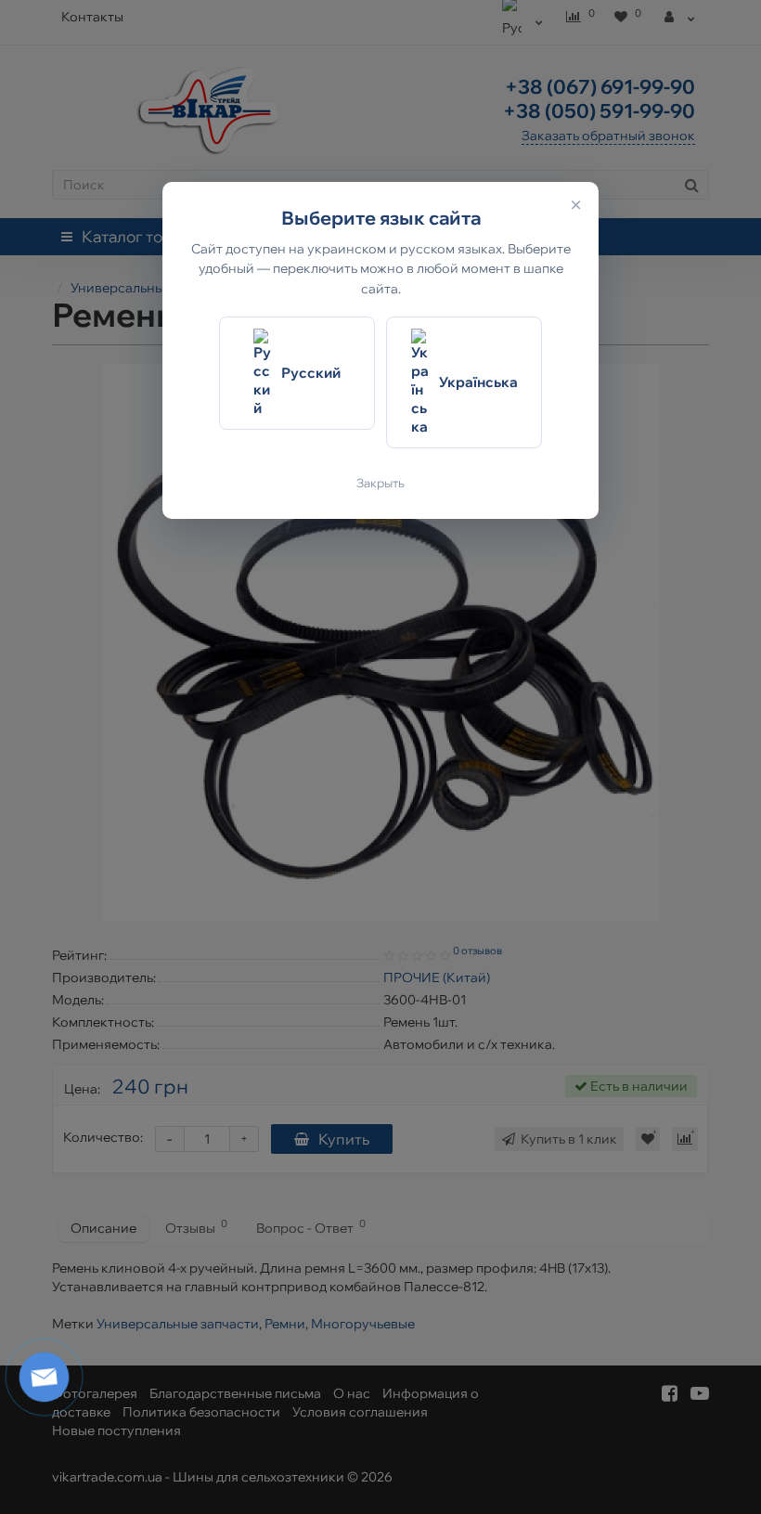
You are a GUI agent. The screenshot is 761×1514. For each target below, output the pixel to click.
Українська (478, 382)
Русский (311, 373)
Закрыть (380, 482)
